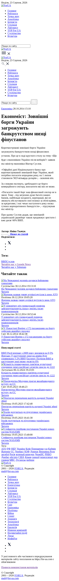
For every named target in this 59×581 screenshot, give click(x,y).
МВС (12, 460)
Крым (28, 457)
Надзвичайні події (17, 533)
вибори (30, 460)
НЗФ (27, 451)
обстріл (14, 457)
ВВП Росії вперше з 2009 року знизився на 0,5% (27, 353)
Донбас (5, 457)
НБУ (13, 448)
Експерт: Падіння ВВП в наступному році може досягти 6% (27, 360)
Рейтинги (13, 13)
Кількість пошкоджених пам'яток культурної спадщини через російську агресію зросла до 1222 (28, 374)
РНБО (48, 454)
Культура (12, 36)
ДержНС (39, 454)
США (21, 457)
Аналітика (13, 19)
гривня (5, 460)
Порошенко (37, 448)
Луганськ (21, 460)
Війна (11, 513)
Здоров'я (12, 518)
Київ (28, 448)
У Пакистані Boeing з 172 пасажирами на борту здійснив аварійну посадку (26, 338)
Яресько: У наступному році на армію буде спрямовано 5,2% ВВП (24, 357)
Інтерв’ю (12, 22)
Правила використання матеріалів (19, 567)
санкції (35, 457)
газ (46, 448)
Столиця (12, 24)
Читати (5, 291)
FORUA (18, 468)
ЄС (12, 451)
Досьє (11, 535)
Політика (12, 510)
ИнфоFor (12, 538)
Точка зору (13, 16)
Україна (21, 448)
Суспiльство (14, 33)
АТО (3, 448)
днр (56, 457)
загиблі (5, 454)
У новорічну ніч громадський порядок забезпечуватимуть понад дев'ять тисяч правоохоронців (22, 320)
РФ (9, 448)
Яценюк (5, 451)
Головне (12, 10)
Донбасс (19, 451)
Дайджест (13, 27)
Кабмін (52, 448)
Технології (13, 521)
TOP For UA (14, 30)
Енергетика (14, 485)
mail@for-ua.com (10, 471)
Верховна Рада (47, 451)
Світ (10, 504)
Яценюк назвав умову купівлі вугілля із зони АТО (28, 300)
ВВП (4, 261)
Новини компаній (17, 530)
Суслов (10, 261)
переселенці (46, 457)
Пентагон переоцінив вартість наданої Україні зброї (29, 406)
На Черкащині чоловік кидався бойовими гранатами (29, 289)
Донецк (34, 451)
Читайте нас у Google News (16, 264)
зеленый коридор (25, 454)
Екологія (12, 527)
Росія (12, 454)
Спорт (11, 516)
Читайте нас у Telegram (13, 267)
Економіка (6, 108)
